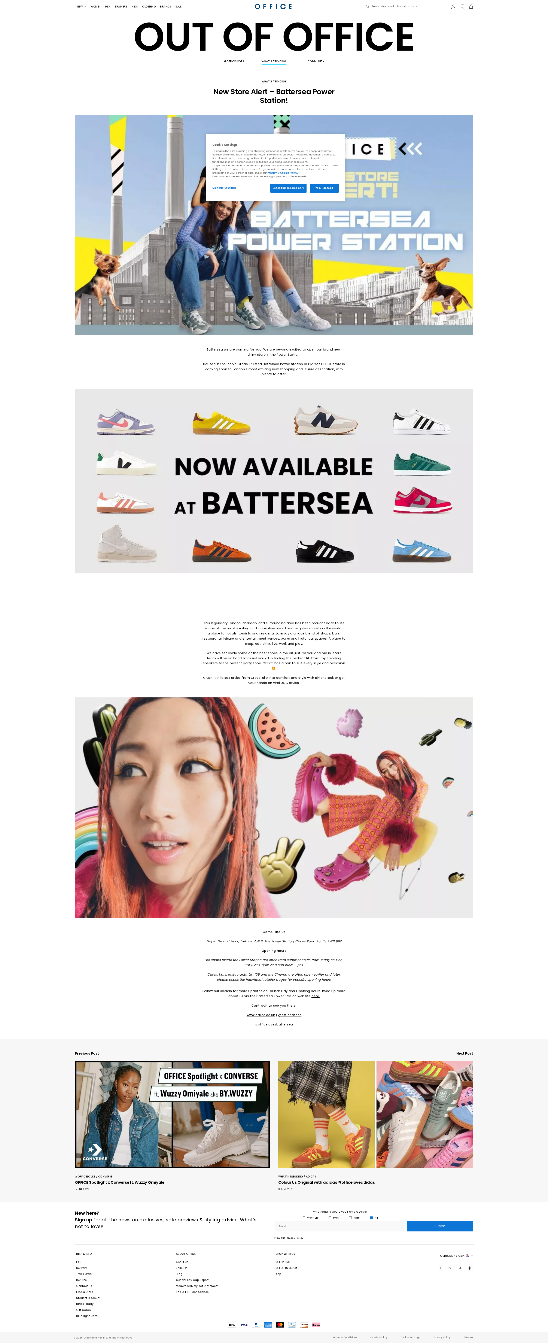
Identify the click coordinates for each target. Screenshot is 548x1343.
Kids (135, 6)
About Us (182, 1262)
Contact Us (84, 1286)
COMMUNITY (316, 61)
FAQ (79, 1262)
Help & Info (84, 1254)
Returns (81, 1280)
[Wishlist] (460, 6)
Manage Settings (224, 188)
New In (81, 6)
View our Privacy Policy (288, 1238)
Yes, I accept (324, 188)
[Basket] (469, 6)
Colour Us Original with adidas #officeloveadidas (326, 1182)
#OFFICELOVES (234, 61)
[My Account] (451, 6)
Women (96, 6)
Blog (179, 1274)
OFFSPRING (283, 1262)
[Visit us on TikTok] (470, 1268)
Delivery (81, 1268)
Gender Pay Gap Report (192, 1280)
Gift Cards (83, 1310)
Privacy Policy (441, 1337)
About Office (186, 1254)
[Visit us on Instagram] (460, 1268)
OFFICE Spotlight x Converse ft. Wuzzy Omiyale (119, 1182)
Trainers (121, 6)
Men (108, 6)
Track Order (84, 1274)
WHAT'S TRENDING (274, 61)
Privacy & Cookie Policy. (282, 173)
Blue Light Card (87, 1316)
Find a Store (84, 1292)
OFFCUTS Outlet (286, 1268)
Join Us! (181, 1268)
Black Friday (85, 1304)
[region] (275, 167)
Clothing (149, 6)
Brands (165, 6)
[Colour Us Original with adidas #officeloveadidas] (375, 1114)
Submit (440, 1226)
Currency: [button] (452, 1256)
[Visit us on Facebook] (441, 1268)
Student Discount (88, 1298)
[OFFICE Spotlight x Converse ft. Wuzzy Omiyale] (172, 1114)
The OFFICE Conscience (192, 1292)
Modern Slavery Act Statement (197, 1286)
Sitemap (469, 1337)
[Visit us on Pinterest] (451, 1268)
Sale (178, 6)
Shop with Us (285, 1254)
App (278, 1274)
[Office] (274, 6)
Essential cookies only (288, 188)
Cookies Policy (378, 1337)
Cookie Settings (410, 1337)
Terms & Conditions (345, 1337)
